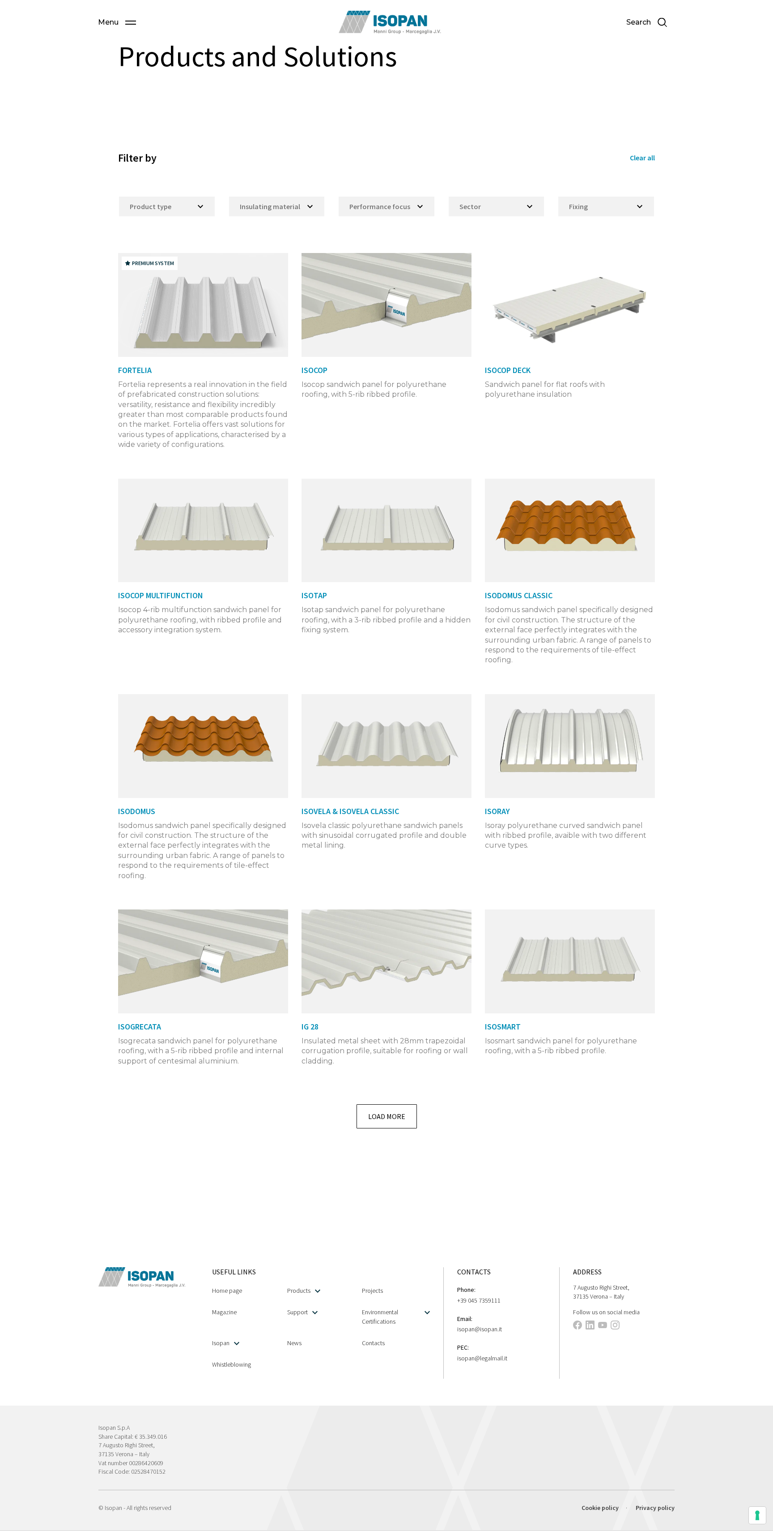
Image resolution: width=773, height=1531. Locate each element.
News (294, 1343)
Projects (372, 1291)
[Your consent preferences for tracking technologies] (757, 1515)
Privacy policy (655, 1508)
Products (298, 1291)
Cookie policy (600, 1508)
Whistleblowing (231, 1364)
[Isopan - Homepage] (390, 22)
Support (297, 1312)
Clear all (642, 157)
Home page (227, 1291)
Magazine (224, 1312)
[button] (117, 22)
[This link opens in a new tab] (577, 1326)
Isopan (220, 1343)
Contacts (373, 1343)
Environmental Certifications (380, 1316)
